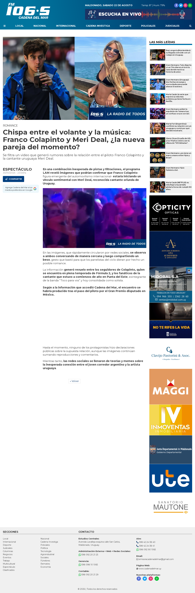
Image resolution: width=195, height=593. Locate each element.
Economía (46, 567)
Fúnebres (45, 560)
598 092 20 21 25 (89, 554)
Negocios (7, 554)
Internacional (66, 26)
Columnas (8, 551)
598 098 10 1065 (89, 564)
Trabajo (6, 560)
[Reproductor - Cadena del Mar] (138, 14)
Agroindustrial (47, 554)
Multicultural (9, 564)
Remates (45, 564)
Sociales (45, 557)
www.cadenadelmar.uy (149, 568)
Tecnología (46, 551)
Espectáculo (9, 567)
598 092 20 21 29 (89, 574)
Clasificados (8, 570)
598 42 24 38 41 (147, 546)
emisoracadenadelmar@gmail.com (156, 559)
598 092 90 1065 (147, 549)
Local (19, 26)
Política (44, 548)
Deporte (125, 26)
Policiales (148, 26)
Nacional (40, 26)
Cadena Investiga (98, 26)
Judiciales (172, 26)
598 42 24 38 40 (147, 542)
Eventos (7, 557)
